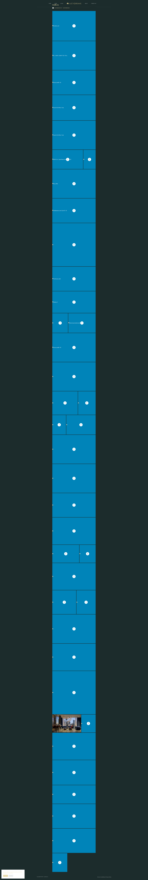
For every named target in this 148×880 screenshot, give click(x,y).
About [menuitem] (86, 3)
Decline (11, 875)
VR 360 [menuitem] (61, 3)
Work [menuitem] (56, 3)
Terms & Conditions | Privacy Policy (104, 877)
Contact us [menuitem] (93, 3)
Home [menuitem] (50, 3)
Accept (5, 875)
